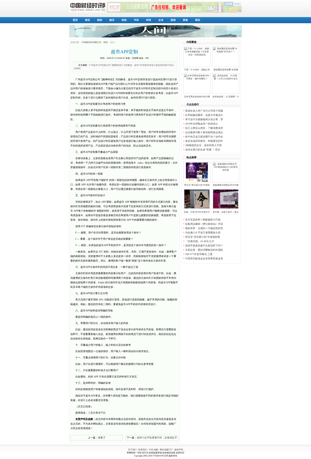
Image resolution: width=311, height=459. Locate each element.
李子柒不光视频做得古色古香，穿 (204, 119)
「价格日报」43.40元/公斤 (199, 241)
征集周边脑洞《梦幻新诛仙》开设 (204, 224)
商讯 (197, 20)
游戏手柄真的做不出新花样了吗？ (204, 245)
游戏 (173, 20)
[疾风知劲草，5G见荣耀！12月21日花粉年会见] (225, 77)
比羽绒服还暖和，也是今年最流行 (204, 115)
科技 (124, 20)
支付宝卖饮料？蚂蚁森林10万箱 (202, 219)
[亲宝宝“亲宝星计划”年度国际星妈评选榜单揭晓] (197, 171)
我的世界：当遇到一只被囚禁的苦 (204, 228)
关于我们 (132, 449)
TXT (170, 449)
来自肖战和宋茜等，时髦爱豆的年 (204, 141)
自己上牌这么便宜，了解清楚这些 (204, 128)
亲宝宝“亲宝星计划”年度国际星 (202, 237)
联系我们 (142, 449)
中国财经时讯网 (160, 455)
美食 (185, 20)
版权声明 (178, 449)
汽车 (136, 20)
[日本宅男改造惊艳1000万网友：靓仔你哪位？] (196, 77)
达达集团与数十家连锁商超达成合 (204, 132)
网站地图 (164, 449)
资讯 (87, 20)
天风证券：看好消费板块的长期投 (204, 250)
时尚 (148, 20)
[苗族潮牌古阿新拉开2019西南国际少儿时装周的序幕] (225, 167)
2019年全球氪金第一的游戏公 (201, 123)
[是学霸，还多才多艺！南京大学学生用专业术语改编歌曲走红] (227, 198)
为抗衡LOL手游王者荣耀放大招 (202, 232)
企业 (160, 20)
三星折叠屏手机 (97, 412)
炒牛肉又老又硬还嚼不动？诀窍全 (204, 136)
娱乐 (111, 20)
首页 (75, 20)
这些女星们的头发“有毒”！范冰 (202, 149)
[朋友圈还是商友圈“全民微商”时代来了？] (225, 50)
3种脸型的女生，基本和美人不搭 (203, 145)
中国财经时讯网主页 (91, 42)
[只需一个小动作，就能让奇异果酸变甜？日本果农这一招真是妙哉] (196, 51)
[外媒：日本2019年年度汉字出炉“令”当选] (201, 198)
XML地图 (153, 449)
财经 (99, 20)
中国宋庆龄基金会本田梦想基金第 (204, 258)
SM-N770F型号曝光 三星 (199, 254)
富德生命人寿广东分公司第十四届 (204, 110)
